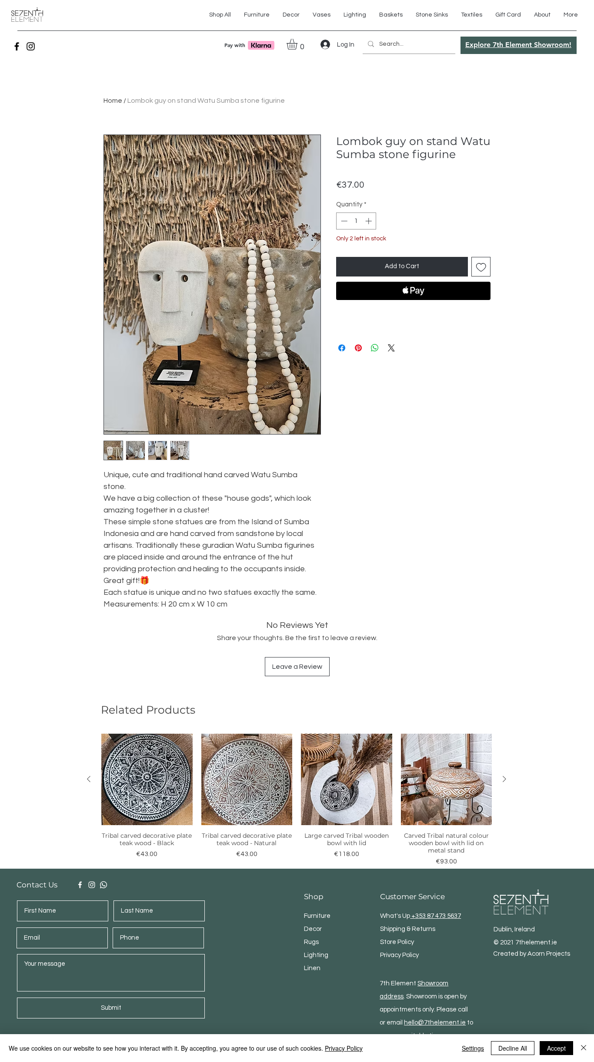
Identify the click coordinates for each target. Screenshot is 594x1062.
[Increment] (369, 221)
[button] (471, 15)
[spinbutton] (356, 221)
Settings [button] (473, 1048)
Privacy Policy (344, 1048)
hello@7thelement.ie (435, 1022)
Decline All (512, 1048)
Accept (556, 1048)
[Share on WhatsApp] (375, 348)
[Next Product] (504, 779)
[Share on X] (391, 348)
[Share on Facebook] (342, 348)
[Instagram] (30, 46)
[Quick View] (147, 779)
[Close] (583, 1048)
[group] (296, 800)
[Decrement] (343, 221)
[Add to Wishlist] (481, 266)
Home (112, 100)
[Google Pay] (413, 314)
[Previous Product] (88, 779)
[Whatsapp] (103, 884)
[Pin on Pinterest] (358, 348)
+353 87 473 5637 (435, 916)
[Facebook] (16, 46)
